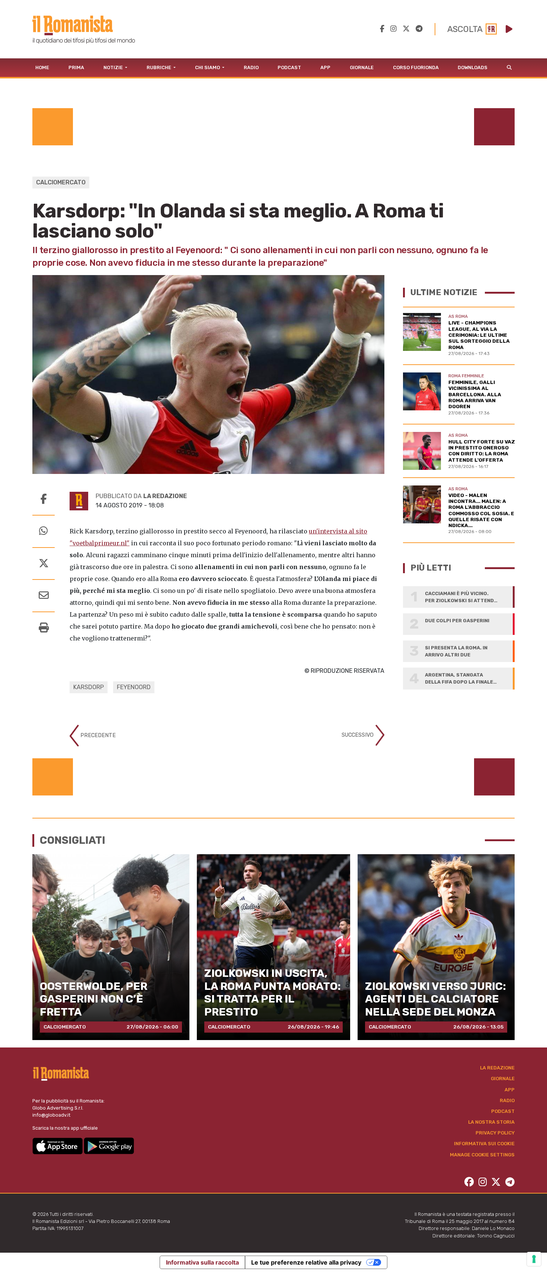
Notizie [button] (113, 67)
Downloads (472, 67)
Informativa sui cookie (484, 1143)
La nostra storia (491, 1122)
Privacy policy (495, 1133)
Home (42, 67)
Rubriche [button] (159, 67)
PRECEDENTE (97, 735)
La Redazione (497, 1068)
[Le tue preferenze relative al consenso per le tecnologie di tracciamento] (534, 1259)
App (325, 67)
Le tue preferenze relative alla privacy (306, 1262)
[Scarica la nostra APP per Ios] (58, 1145)
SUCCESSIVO (358, 735)
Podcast (289, 67)
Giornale (362, 67)
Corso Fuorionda (416, 67)
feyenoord (134, 687)
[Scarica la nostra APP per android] (109, 1145)
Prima (76, 67)
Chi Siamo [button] (208, 67)
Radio (251, 67)
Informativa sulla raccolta (202, 1262)
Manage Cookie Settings (482, 1155)
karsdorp (88, 687)
